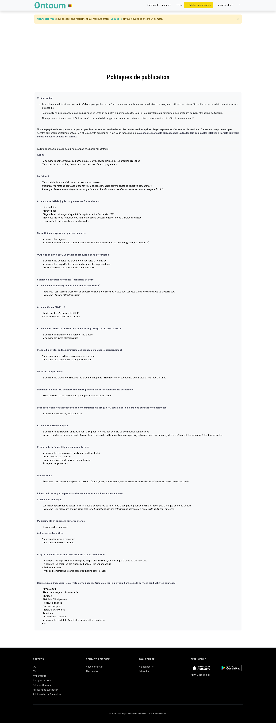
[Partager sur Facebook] (131, 638)
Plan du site (92, 671)
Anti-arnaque (39, 676)
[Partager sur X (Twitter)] (136, 638)
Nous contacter (94, 666)
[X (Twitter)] (197, 681)
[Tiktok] (211, 681)
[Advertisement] (138, 48)
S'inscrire (144, 671)
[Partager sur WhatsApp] (145, 638)
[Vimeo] (220, 681)
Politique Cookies (42, 685)
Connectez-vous (46, 19)
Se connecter (146, 666)
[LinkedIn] (207, 681)
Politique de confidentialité (47, 694)
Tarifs (179, 5)
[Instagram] (202, 681)
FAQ (35, 666)
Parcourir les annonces (158, 5)
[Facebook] (193, 681)
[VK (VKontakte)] (225, 681)
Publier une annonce (199, 5)
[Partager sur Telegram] (150, 638)
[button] (238, 5)
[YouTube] (216, 681)
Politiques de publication (45, 689)
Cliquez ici (116, 19)
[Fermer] (237, 19)
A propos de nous (42, 680)
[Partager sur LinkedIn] (140, 638)
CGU (35, 671)
